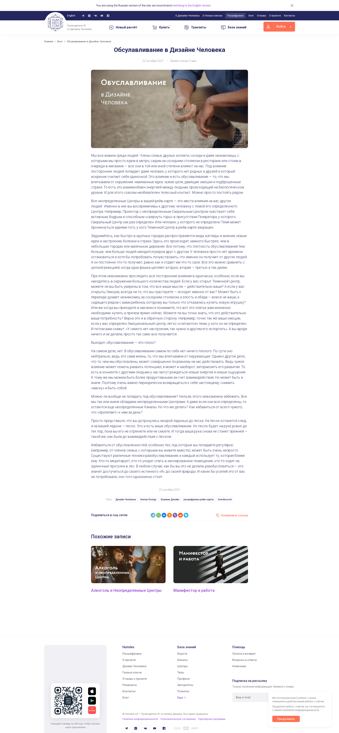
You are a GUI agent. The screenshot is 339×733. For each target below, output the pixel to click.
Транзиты (198, 27)
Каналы (182, 660)
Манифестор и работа (194, 590)
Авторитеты (185, 685)
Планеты (183, 691)
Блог (251, 15)
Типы (180, 672)
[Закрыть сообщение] (292, 5)
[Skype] (186, 515)
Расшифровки (235, 15)
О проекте (275, 15)
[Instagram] (89, 16)
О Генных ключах (212, 15)
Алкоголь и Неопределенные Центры (126, 590)
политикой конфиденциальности (300, 710)
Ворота (182, 653)
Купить (164, 27)
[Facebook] (108, 16)
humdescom (225, 499)
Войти (280, 26)
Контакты (289, 15)
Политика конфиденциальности (140, 719)
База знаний (237, 27)
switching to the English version (191, 5)
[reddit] (180, 515)
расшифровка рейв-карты (199, 499)
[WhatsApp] (158, 515)
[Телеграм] (83, 16)
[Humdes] (55, 22)
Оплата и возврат (244, 653)
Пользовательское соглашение (178, 719)
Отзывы (261, 15)
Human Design (148, 499)
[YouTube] (102, 16)
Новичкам (239, 666)
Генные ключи (132, 672)
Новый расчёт (127, 27)
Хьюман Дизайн (170, 499)
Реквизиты (129, 685)
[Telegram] (153, 515)
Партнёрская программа (211, 719)
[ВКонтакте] (164, 515)
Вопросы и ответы (244, 660)
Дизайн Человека (126, 499)
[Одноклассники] (169, 515)
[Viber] (175, 515)
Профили (183, 678)
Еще (180, 697)
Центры (182, 666)
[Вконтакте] (95, 16)
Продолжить (286, 718)
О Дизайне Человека (187, 15)
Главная (48, 41)
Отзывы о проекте (134, 678)
